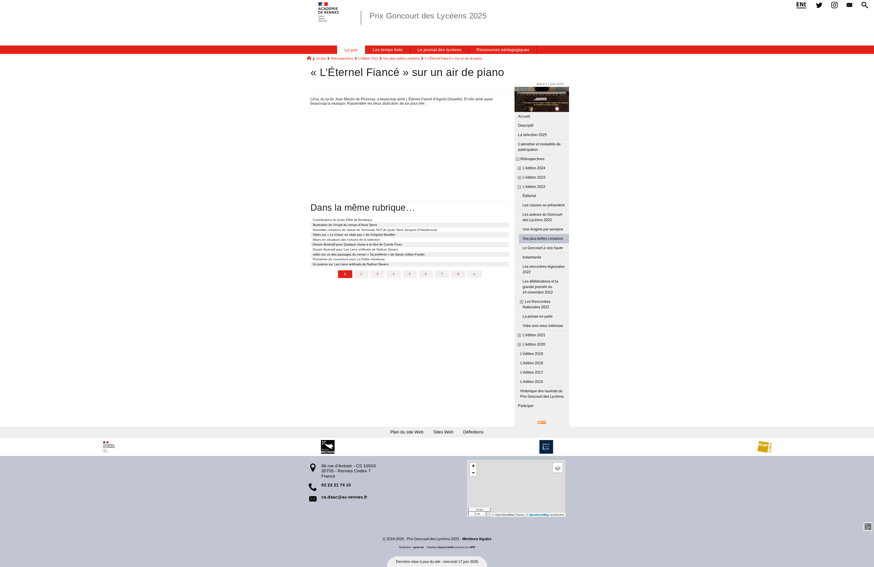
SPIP (472, 547)
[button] (864, 5)
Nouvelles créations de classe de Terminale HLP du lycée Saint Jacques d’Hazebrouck (375, 230)
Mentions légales (476, 539)
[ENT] (802, 6)
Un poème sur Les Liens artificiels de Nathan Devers (351, 264)
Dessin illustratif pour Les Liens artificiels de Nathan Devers (355, 249)
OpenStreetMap (539, 515)
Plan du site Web (407, 432)
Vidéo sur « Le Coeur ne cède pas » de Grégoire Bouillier (354, 234)
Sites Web (443, 432)
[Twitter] (819, 5)
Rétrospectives (342, 58)
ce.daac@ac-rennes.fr (344, 497)
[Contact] (849, 5)
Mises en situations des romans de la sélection (346, 239)
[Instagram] (834, 5)
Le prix (321, 58)
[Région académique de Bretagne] (109, 447)
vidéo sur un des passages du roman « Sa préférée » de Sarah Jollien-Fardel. (369, 254)
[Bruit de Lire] (546, 447)
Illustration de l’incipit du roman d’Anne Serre (345, 225)
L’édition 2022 (368, 58)
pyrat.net (418, 547)
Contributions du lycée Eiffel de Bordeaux (342, 220)
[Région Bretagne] (328, 447)
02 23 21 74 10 (336, 485)
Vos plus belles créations (401, 58)
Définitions (473, 432)
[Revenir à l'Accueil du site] (311, 58)
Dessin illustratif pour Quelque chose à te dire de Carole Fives (357, 244)
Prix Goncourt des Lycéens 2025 (428, 15)
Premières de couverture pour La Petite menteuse (349, 259)
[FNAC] (765, 447)
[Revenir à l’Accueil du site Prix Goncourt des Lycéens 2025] (329, 12)
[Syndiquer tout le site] (541, 422)
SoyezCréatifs (446, 547)
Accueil (524, 116)
